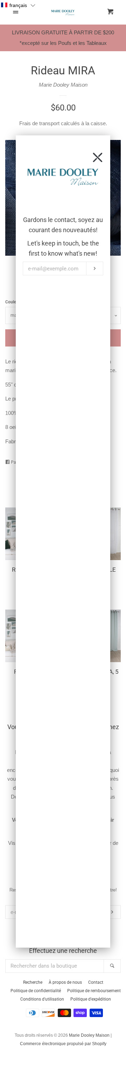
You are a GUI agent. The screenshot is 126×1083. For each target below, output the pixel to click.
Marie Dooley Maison (63, 85)
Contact (95, 982)
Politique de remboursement (94, 990)
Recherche (32, 982)
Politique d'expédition (90, 999)
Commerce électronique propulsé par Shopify (63, 1043)
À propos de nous (65, 982)
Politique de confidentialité (35, 990)
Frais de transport (39, 123)
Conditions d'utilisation (42, 999)
